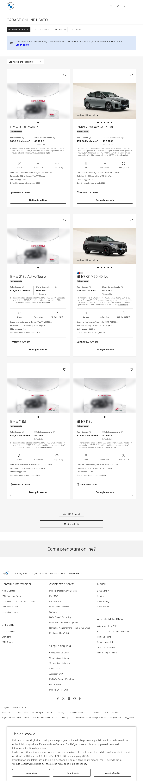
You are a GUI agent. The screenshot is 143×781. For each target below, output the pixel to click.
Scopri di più (22, 44)
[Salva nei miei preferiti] (64, 75)
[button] (18, 29)
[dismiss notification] (131, 43)
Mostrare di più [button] (71, 524)
